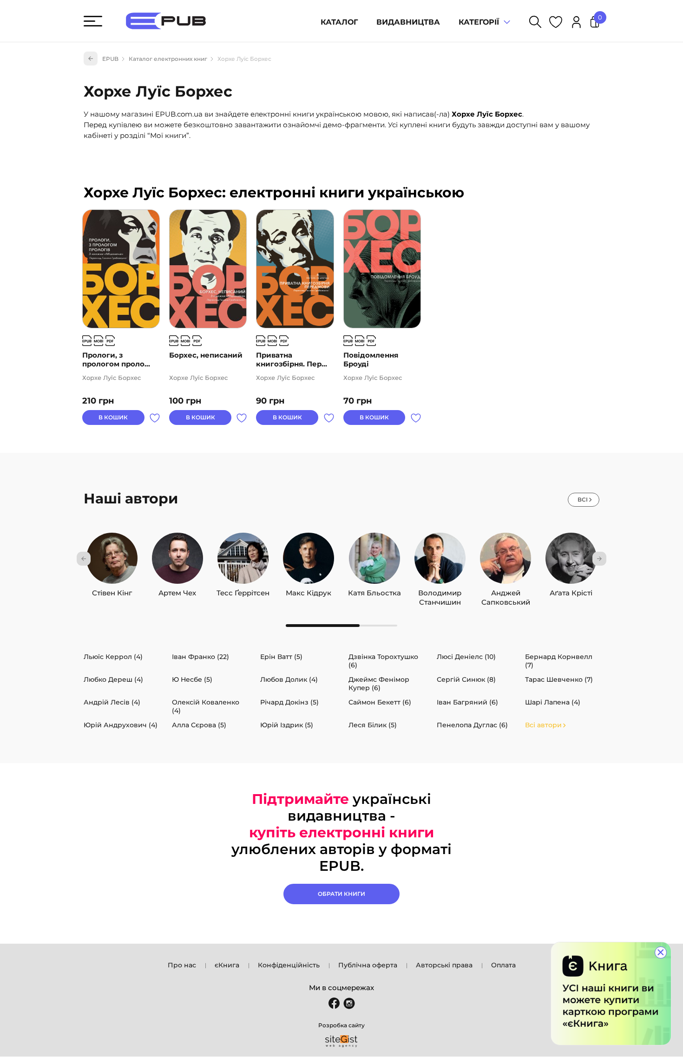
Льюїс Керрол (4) (113, 656)
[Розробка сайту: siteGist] (341, 1041)
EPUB (110, 58)
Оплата (503, 965)
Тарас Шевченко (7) (559, 679)
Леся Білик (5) (372, 725)
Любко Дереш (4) (113, 679)
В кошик (113, 417)
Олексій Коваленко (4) (205, 706)
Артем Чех (177, 590)
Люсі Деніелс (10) (466, 656)
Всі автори (543, 725)
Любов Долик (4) (289, 679)
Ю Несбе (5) (192, 679)
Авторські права (444, 965)
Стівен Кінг (112, 590)
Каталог (339, 22)
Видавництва (408, 22)
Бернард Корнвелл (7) (558, 660)
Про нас (182, 965)
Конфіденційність (289, 965)
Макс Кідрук (308, 590)
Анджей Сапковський (505, 590)
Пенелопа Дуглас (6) (472, 725)
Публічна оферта (367, 965)
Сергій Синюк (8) (466, 679)
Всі (583, 499)
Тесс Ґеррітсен (243, 590)
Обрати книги (341, 893)
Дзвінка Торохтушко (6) (383, 660)
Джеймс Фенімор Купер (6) (378, 683)
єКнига (227, 965)
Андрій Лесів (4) (112, 702)
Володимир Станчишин (439, 590)
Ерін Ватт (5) (281, 656)
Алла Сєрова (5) (199, 725)
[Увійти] (576, 23)
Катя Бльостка (374, 590)
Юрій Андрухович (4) (121, 725)
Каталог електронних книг (168, 58)
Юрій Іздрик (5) (286, 725)
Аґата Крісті (571, 590)
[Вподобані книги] (556, 23)
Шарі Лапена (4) (552, 702)
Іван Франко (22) (200, 656)
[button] (84, 559)
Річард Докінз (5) (289, 702)
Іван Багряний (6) (467, 702)
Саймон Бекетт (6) (379, 702)
